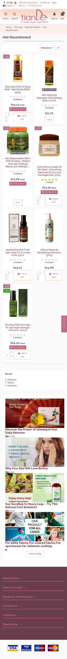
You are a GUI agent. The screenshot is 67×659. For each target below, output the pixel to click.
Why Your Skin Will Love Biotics (26, 468)
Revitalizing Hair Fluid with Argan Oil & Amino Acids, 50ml (17, 252)
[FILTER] (64, 329)
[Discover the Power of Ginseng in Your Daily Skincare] (34, 413)
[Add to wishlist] (29, 59)
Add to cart (23, 117)
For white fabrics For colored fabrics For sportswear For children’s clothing (33, 544)
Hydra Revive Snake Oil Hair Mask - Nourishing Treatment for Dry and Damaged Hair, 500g (49, 171)
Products (12, 379)
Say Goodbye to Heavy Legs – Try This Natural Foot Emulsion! (31, 505)
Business (12, 385)
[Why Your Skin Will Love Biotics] (34, 452)
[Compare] (29, 65)
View (49, 119)
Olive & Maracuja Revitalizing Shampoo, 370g (49, 252)
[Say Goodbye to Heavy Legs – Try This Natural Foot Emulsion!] (34, 487)
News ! (11, 382)
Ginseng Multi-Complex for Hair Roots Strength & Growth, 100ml (17, 327)
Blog (54, 3)
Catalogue (45, 3)
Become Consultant (28, 3)
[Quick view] (29, 71)
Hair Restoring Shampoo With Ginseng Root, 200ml (49, 98)
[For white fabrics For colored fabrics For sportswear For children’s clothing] (34, 526)
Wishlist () (36, 6)
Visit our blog (35, 554)
